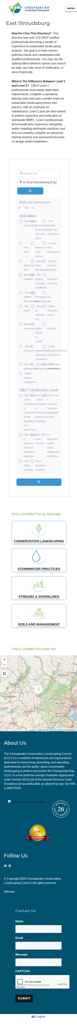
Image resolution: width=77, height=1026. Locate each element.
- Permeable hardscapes (41, 297)
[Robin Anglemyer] (39, 689)
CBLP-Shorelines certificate (40, 465)
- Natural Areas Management (41, 265)
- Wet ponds (27, 308)
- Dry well (49, 297)
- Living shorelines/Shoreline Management (57, 350)
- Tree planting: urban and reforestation (53, 227)
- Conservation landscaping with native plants (41, 230)
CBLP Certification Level (38, 390)
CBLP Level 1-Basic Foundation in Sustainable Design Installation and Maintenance (30, 412)
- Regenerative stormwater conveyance (42, 353)
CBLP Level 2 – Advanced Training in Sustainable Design (53, 406)
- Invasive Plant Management (53, 247)
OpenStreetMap (56, 729)
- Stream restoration (29, 348)
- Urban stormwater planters (52, 310)
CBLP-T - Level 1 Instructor (39, 439)
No (33, 208)
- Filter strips (26, 247)
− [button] (4, 664)
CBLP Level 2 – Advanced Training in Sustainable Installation (29, 446)
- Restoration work (29, 265)
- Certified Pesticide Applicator (52, 265)
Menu (71, 8)
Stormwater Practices (29, 277)
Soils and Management (30, 366)
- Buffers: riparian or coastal (39, 333)
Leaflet (32, 729)
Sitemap (9, 891)
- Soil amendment (53, 366)
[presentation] (42, 982)
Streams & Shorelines (29, 326)
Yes (25, 208)
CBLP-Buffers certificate (28, 465)
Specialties (27, 216)
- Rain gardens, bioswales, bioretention (41, 281)
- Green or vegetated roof (40, 312)
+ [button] (4, 659)
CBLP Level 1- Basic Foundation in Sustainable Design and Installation (41, 408)
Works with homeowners (34, 202)
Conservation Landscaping (30, 223)
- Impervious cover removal (40, 249)
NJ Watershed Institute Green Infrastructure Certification (53, 446)
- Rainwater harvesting (52, 279)
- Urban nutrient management (30, 377)
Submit (24, 998)
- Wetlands (51, 326)
